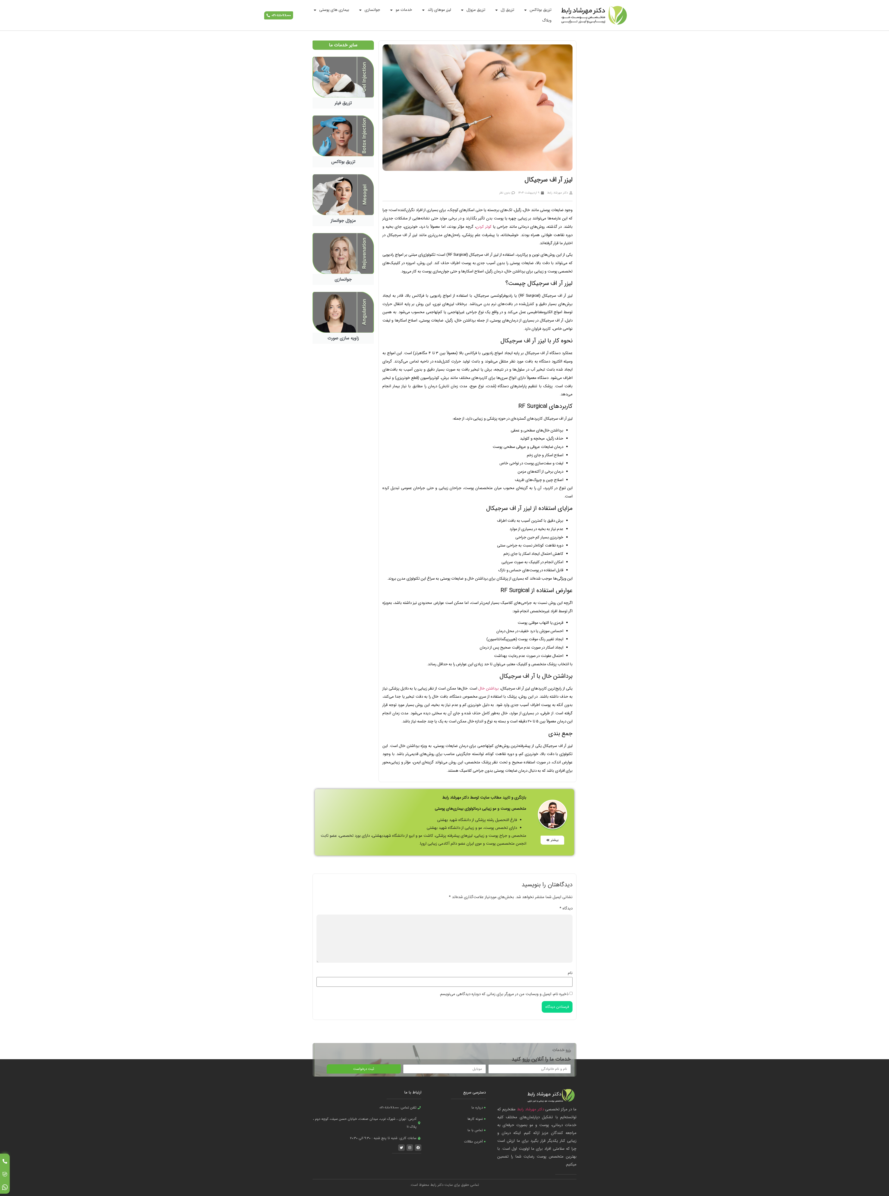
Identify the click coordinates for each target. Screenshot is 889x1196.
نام (570, 973)
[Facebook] (418, 1147)
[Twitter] (401, 1147)
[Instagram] (410, 1147)
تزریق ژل (507, 10)
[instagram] (5, 1187)
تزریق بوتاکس (540, 10)
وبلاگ (546, 20)
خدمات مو (404, 10)
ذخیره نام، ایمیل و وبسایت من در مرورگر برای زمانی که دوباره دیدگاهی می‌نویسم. (503, 994)
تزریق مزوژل (475, 10)
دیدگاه (566, 908)
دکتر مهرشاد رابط (530, 1109)
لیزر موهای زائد (439, 10)
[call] (5, 1161)
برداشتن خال (488, 688)
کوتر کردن (483, 227)
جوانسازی (372, 10)
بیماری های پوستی (334, 10)
